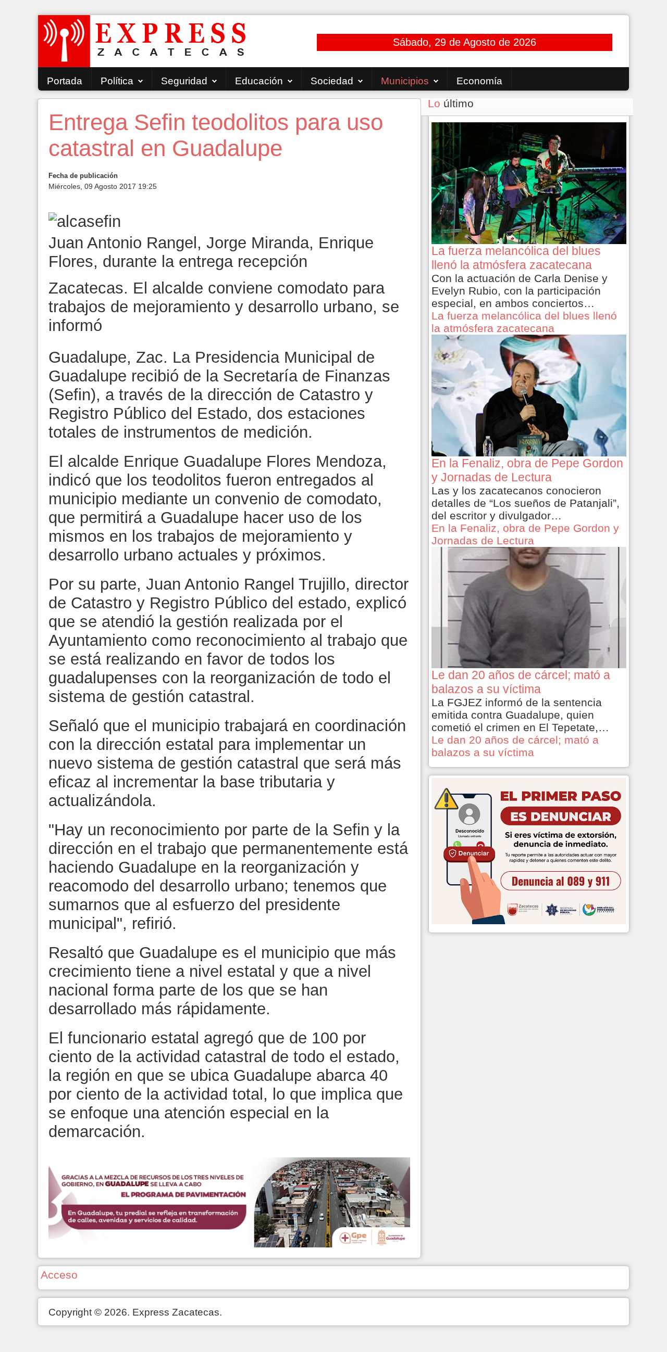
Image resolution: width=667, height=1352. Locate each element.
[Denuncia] (528, 850)
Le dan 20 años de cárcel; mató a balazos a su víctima (515, 746)
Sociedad (332, 80)
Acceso (59, 1275)
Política (117, 80)
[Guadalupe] (229, 1201)
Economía (479, 80)
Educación (259, 80)
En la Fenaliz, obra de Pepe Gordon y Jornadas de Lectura (525, 534)
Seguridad (184, 80)
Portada (64, 80)
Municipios (405, 80)
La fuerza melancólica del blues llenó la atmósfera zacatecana (524, 322)
